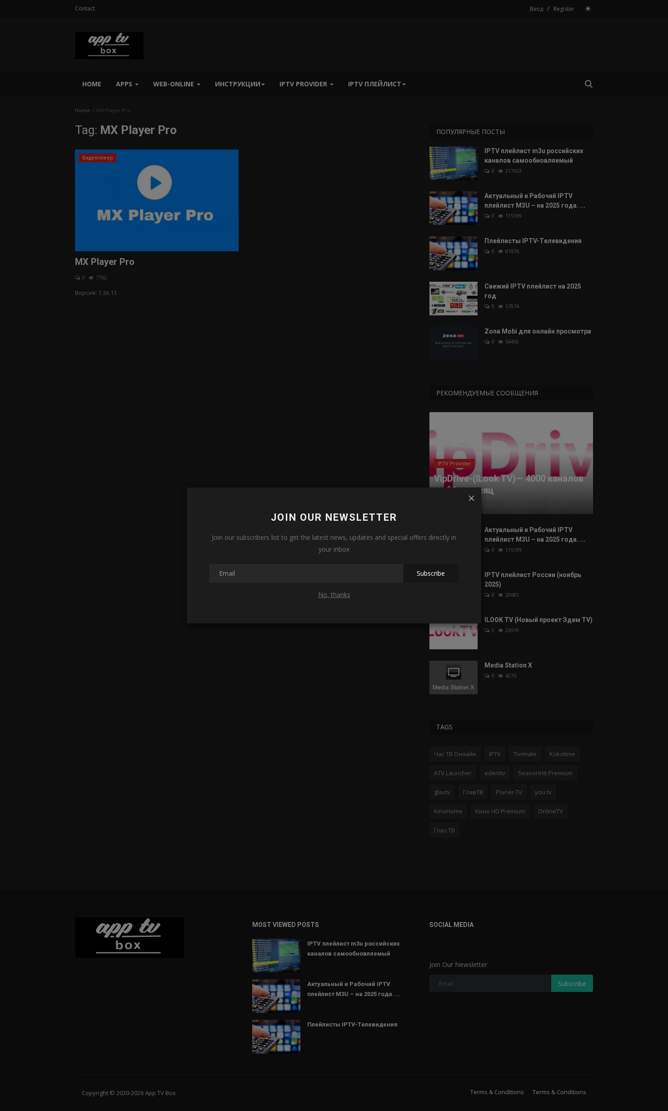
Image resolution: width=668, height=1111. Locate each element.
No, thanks (334, 594)
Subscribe (431, 573)
